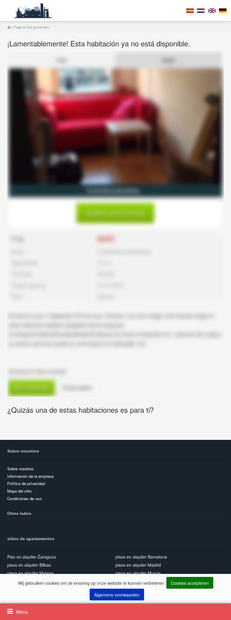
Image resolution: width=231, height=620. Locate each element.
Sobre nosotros (20, 468)
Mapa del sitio (19, 491)
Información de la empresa (30, 476)
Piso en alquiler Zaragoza (31, 557)
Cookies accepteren (190, 583)
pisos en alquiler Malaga (30, 573)
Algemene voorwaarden (117, 595)
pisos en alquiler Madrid (138, 565)
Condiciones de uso (24, 498)
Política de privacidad (26, 483)
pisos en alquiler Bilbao (29, 565)
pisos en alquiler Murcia (138, 573)
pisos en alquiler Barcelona (141, 557)
